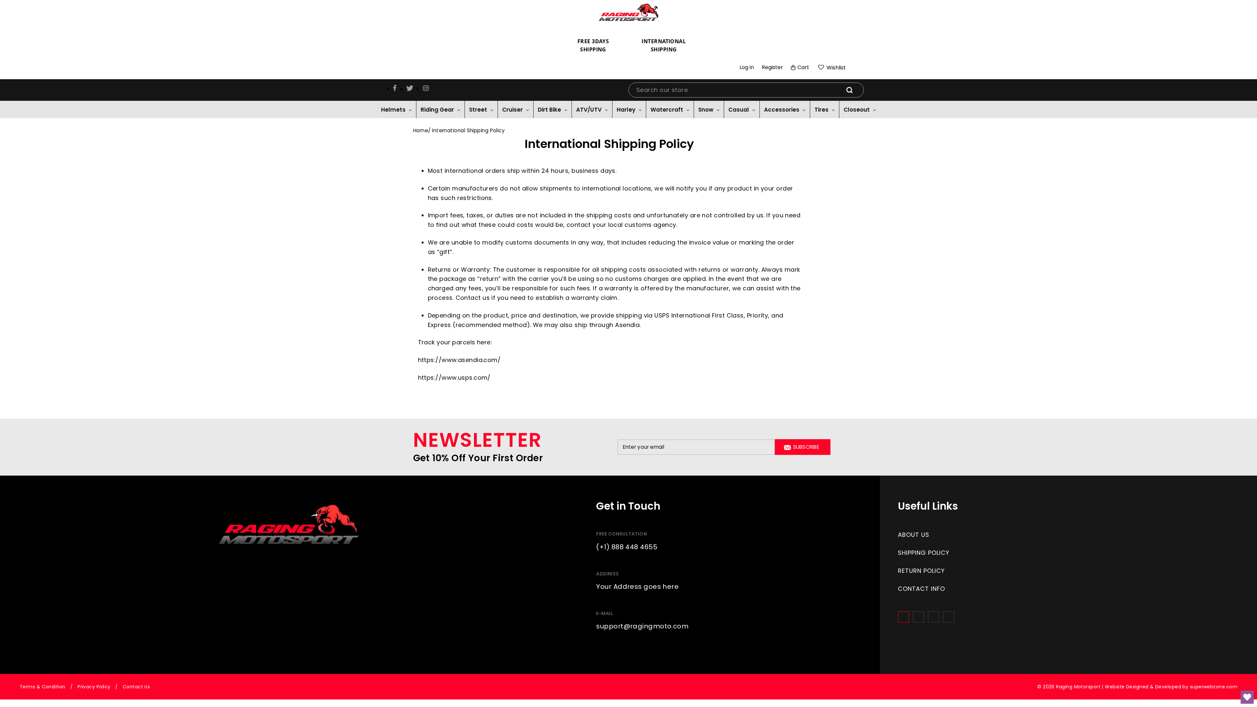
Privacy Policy (94, 686)
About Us (913, 535)
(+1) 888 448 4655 (626, 547)
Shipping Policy (923, 553)
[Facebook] (903, 617)
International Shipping (664, 45)
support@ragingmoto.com (642, 626)
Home (420, 130)
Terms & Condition (42, 686)
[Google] (933, 617)
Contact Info (921, 589)
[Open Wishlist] (1247, 697)
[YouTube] (948, 617)
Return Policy (921, 571)
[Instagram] (918, 617)
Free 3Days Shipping (593, 45)
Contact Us (136, 686)
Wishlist (835, 67)
